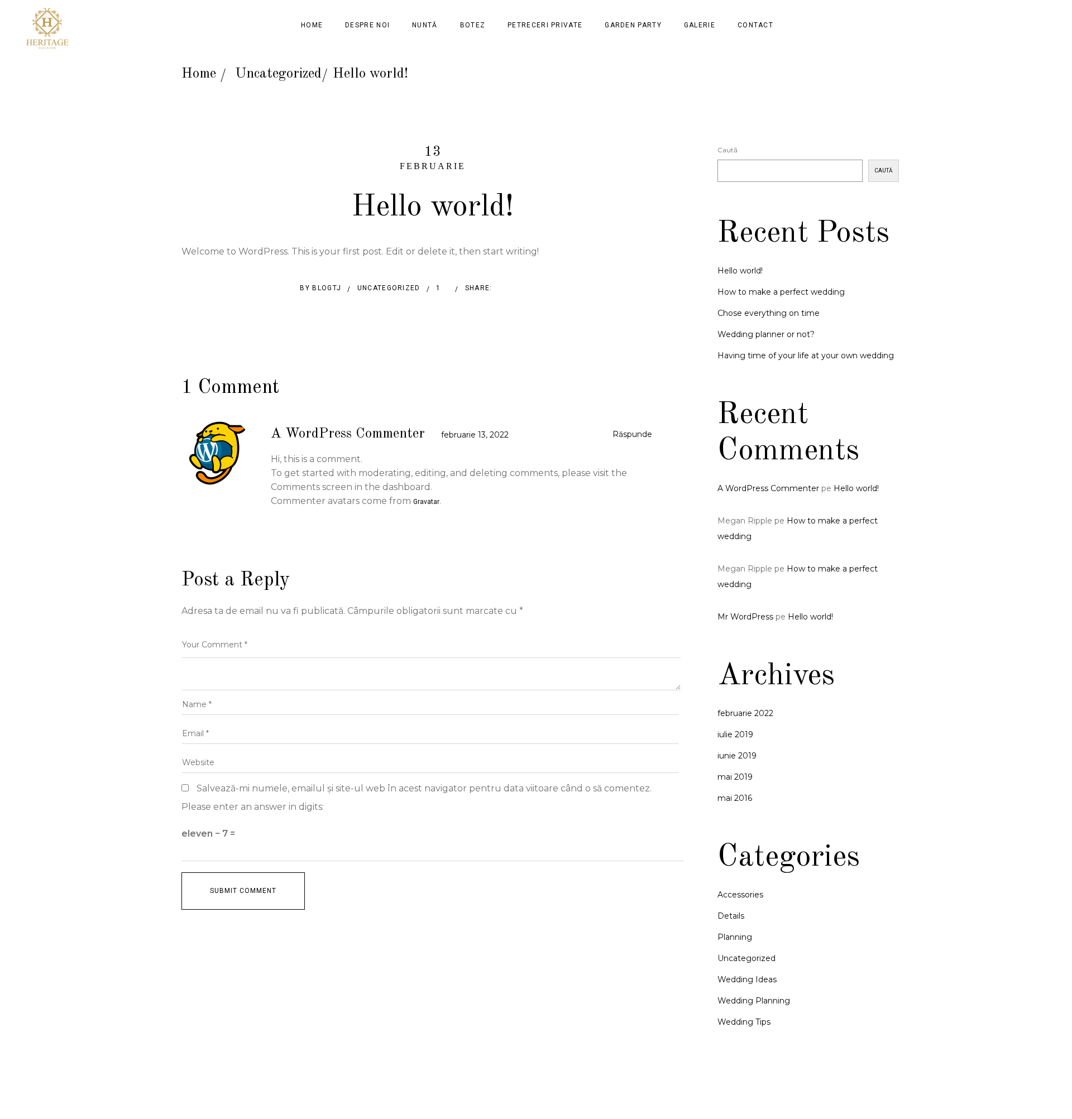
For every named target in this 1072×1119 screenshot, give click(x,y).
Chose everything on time (768, 313)
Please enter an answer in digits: (252, 806)
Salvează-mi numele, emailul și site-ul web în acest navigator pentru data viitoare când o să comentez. (424, 788)
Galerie (699, 25)
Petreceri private (545, 25)
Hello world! (740, 271)
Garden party (633, 25)
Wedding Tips (743, 1022)
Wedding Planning (753, 1001)
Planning (734, 937)
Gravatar (426, 502)
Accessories (740, 895)
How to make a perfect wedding (781, 292)
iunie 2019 (737, 756)
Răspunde (632, 434)
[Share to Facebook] (502, 289)
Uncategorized (278, 74)
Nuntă (425, 25)
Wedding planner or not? (766, 334)
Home (312, 25)
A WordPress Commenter (348, 434)
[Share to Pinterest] (547, 289)
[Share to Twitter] (524, 289)
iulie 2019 (735, 734)
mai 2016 (734, 798)
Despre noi (367, 25)
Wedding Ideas (747, 979)
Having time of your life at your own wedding (805, 355)
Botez (473, 25)
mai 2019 (735, 777)
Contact (755, 25)
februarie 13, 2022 (475, 435)
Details (730, 916)
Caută (727, 150)
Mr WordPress (745, 617)
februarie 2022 (745, 713)
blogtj (326, 288)
